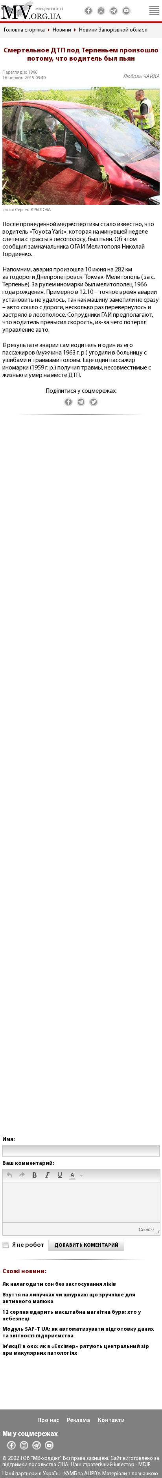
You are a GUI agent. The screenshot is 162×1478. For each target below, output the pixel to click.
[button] (9, 1176)
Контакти (111, 1421)
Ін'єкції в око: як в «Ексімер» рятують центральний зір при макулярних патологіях (75, 1350)
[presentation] (9, 1175)
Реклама (78, 1421)
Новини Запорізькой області (113, 30)
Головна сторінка (24, 30)
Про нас (48, 1421)
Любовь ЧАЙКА (141, 77)
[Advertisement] (81, 783)
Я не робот (28, 1245)
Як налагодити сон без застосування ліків (59, 1284)
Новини (62, 30)
